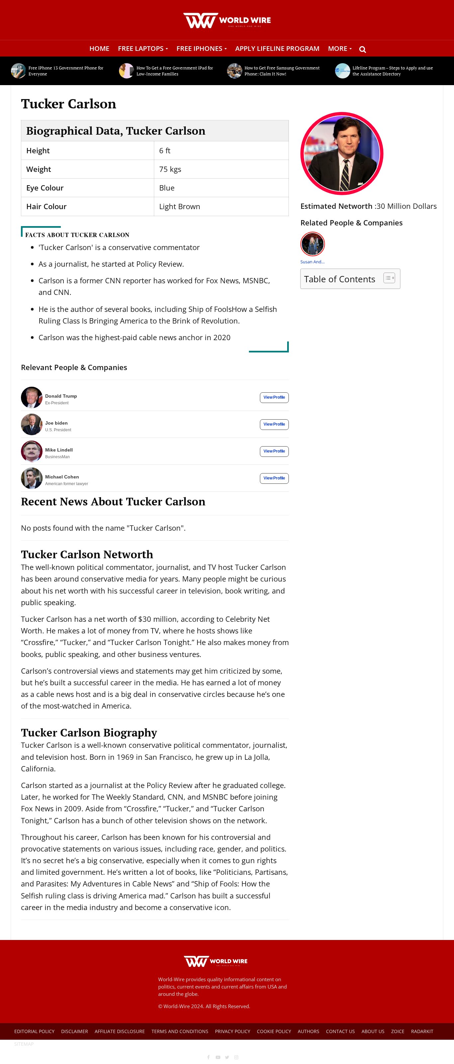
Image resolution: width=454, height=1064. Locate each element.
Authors (308, 1031)
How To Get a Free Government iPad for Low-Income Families (175, 71)
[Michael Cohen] (32, 478)
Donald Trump (61, 396)
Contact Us (340, 1031)
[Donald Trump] (32, 397)
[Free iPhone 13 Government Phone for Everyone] (18, 70)
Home (99, 48)
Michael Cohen (62, 476)
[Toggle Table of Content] (386, 278)
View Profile (274, 397)
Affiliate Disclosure (120, 1031)
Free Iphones (199, 48)
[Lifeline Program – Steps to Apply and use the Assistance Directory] (342, 70)
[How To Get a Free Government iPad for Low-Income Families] (126, 70)
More (337, 48)
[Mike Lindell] (32, 451)
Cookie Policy (274, 1031)
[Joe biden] (32, 424)
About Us (373, 1031)
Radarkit (422, 1031)
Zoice (397, 1031)
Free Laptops (141, 48)
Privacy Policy (232, 1031)
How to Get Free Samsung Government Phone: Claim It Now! (282, 71)
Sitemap (24, 1044)
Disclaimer (74, 1031)
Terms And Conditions (180, 1031)
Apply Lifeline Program (277, 48)
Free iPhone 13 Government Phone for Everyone (66, 71)
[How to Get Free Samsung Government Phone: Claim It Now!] (234, 70)
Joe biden (56, 423)
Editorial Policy (34, 1031)
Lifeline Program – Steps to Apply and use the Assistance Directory (393, 71)
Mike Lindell (59, 450)
